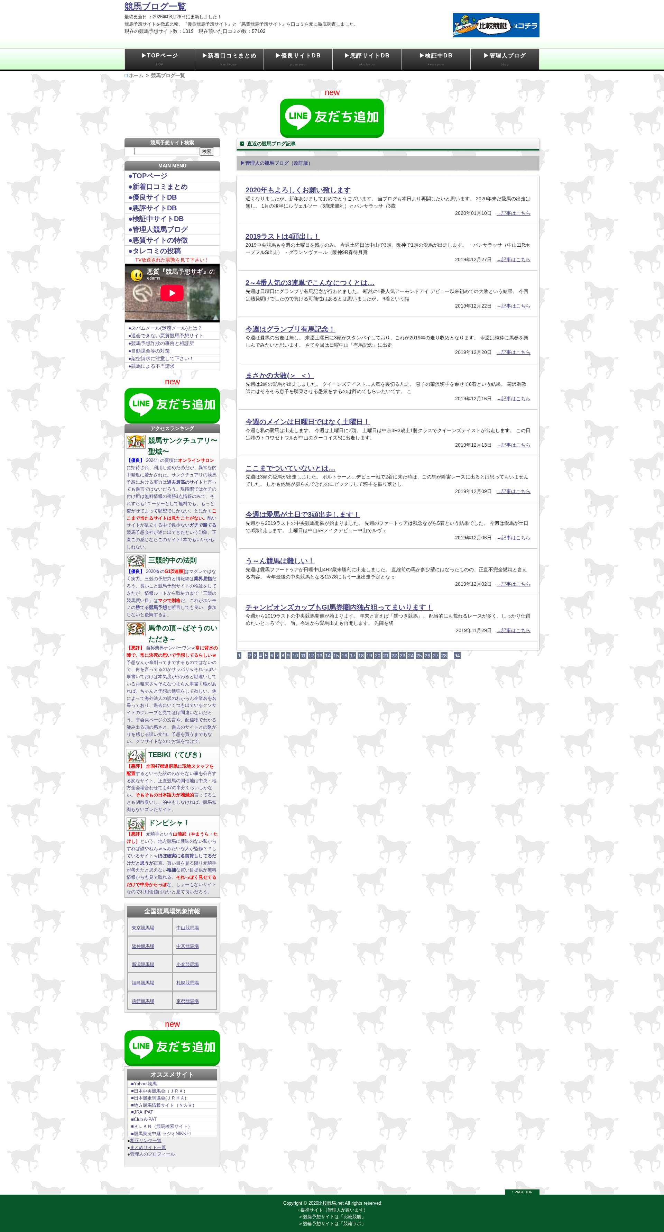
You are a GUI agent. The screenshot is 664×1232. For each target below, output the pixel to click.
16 (344, 655)
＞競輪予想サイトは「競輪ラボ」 (332, 1223)
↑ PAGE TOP (522, 1192)
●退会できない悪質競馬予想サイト (166, 335)
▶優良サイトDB (298, 59)
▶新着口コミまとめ (229, 59)
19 (369, 655)
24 (411, 655)
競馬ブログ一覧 (155, 6)
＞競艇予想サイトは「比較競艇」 (332, 1216)
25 (419, 655)
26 (427, 655)
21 (386, 655)
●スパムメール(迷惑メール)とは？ (165, 328)
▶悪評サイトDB (367, 59)
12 (311, 655)
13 (319, 655)
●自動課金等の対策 (149, 351)
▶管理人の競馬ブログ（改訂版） (276, 163)
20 (377, 655)
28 (444, 655)
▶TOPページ (159, 59)
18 (361, 655)
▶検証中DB (436, 59)
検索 (206, 151)
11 (303, 655)
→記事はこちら (514, 213)
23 (402, 655)
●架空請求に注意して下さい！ (161, 358)
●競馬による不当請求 (151, 366)
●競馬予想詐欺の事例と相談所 (161, 343)
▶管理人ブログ (504, 59)
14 (328, 655)
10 (295, 655)
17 (353, 655)
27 (436, 655)
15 (336, 655)
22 (394, 655)
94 (457, 655)
